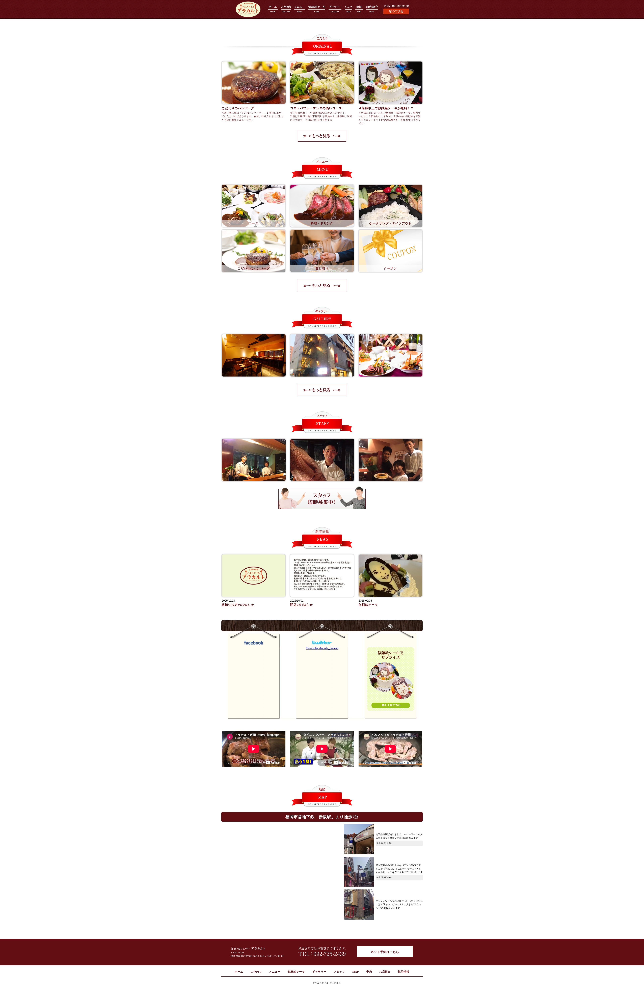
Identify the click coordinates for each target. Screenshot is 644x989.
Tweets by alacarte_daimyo (322, 648)
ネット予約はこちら (385, 952)
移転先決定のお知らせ (238, 604)
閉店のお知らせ (301, 604)
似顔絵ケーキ (368, 604)
